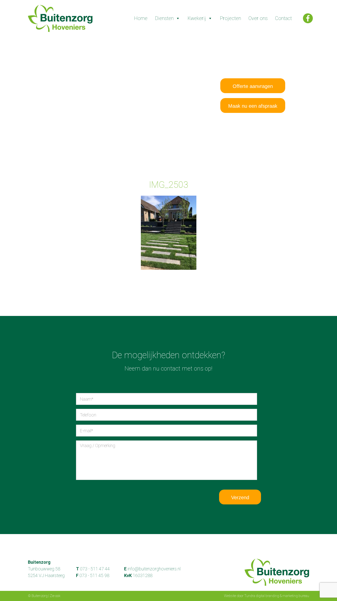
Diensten (164, 18)
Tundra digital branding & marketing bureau (276, 596)
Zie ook (55, 596)
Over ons (258, 18)
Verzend (240, 497)
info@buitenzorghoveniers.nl (154, 568)
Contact (283, 18)
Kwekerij (196, 18)
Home (141, 18)
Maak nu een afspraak (252, 106)
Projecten (230, 18)
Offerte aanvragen (253, 86)
